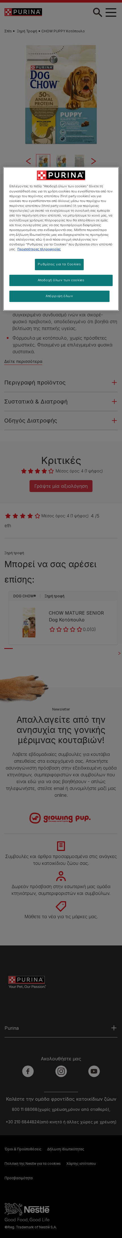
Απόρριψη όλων (59, 296)
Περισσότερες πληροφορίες (39, 249)
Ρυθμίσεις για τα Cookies (59, 264)
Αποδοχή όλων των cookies (61, 280)
